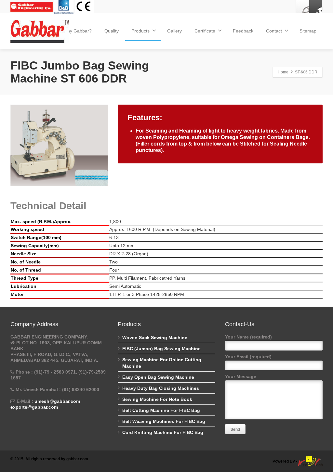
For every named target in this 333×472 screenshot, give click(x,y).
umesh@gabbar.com (57, 401)
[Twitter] (315, 6)
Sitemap (308, 30)
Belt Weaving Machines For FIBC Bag (163, 421)
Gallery (174, 30)
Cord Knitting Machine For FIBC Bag (162, 432)
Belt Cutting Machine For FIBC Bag (161, 410)
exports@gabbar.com (34, 407)
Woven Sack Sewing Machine (154, 337)
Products (140, 30)
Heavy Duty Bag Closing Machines (160, 388)
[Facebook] (302, 6)
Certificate (204, 30)
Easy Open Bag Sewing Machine (158, 377)
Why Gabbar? (77, 30)
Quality (111, 30)
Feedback (243, 30)
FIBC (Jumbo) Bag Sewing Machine (161, 348)
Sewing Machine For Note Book (157, 399)
